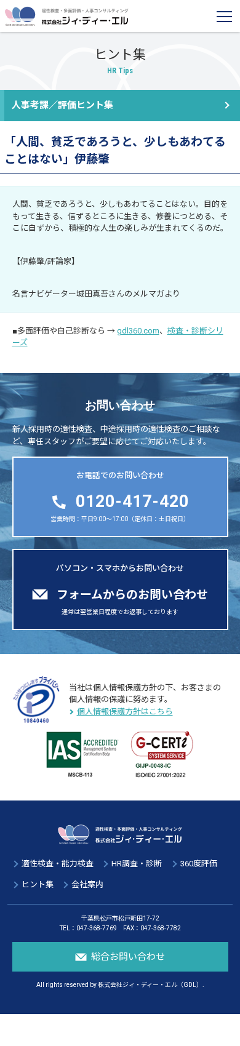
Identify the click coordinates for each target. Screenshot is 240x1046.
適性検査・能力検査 (58, 863)
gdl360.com (138, 330)
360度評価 (198, 863)
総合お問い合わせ (128, 956)
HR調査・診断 (136, 863)
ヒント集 (38, 884)
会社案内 (87, 884)
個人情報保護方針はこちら (125, 711)
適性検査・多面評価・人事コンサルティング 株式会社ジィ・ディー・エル (66, 16)
